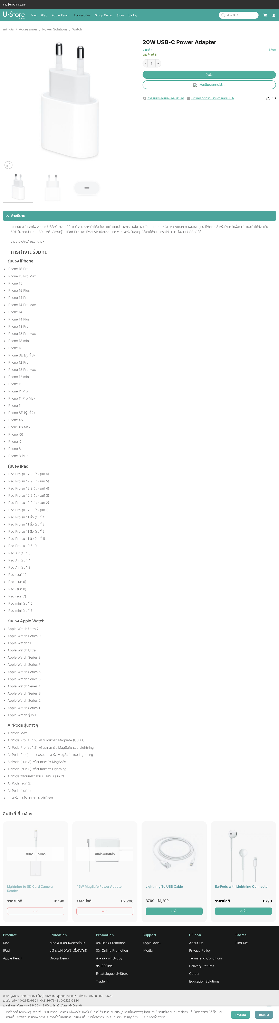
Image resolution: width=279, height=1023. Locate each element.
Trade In (102, 981)
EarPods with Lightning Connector (242, 886)
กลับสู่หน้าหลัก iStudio (14, 4)
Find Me (241, 943)
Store (120, 15)
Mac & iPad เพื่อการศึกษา (67, 943)
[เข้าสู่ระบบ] (274, 15)
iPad (44, 15)
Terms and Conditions (206, 958)
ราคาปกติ (148, 49)
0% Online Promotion (112, 950)
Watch (77, 29)
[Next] (128, 103)
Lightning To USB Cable (164, 886)
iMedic (148, 950)
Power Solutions (54, 29)
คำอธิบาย (18, 216)
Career (194, 973)
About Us (196, 943)
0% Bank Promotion (111, 943)
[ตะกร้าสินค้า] (265, 15)
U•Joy (132, 15)
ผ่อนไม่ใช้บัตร (104, 966)
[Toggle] (7, 215)
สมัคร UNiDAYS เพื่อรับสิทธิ (68, 950)
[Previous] (11, 103)
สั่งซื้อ (209, 75)
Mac (34, 15)
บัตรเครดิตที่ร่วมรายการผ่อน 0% (212, 98)
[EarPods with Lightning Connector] (243, 853)
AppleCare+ (152, 943)
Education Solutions (204, 981)
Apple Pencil (60, 15)
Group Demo (103, 15)
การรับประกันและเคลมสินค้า (165, 98)
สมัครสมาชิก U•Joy (109, 958)
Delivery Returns (201, 966)
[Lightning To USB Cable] (174, 853)
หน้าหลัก (8, 29)
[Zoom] (8, 165)
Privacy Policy (200, 950)
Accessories (82, 15)
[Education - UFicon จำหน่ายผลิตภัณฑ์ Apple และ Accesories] (14, 15)
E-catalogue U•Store (112, 973)
